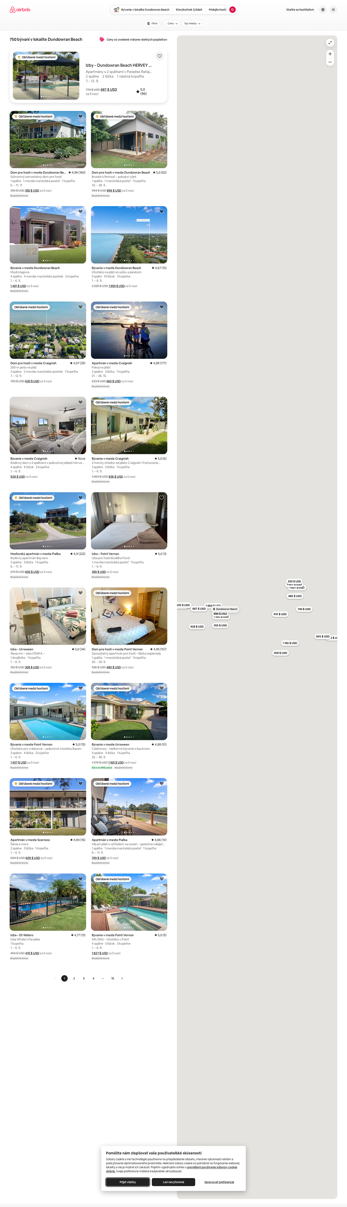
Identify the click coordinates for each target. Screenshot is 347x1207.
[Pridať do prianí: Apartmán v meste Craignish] (161, 307)
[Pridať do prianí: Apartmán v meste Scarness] (80, 783)
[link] (55, 978)
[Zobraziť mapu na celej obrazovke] (330, 43)
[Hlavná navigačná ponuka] (333, 10)
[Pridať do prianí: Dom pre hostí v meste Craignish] (80, 307)
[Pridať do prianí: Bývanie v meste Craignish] (80, 402)
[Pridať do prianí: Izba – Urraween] (80, 592)
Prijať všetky (128, 1182)
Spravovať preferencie (219, 1182)
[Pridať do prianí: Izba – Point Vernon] (161, 497)
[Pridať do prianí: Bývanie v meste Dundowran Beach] (80, 211)
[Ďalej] (122, 978)
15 (112, 978)
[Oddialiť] (330, 62)
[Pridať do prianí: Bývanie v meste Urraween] (161, 688)
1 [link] (64, 978)
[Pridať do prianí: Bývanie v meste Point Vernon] (80, 688)
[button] (109, 89)
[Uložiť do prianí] (159, 56)
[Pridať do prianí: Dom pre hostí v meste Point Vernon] (161, 592)
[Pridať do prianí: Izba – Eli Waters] (80, 879)
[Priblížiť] (330, 54)
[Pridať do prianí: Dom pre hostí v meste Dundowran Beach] (80, 116)
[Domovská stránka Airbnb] (20, 10)
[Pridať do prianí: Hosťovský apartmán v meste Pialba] (80, 497)
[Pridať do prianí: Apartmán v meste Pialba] (161, 783)
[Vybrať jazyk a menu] (323, 10)
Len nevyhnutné (173, 1182)
